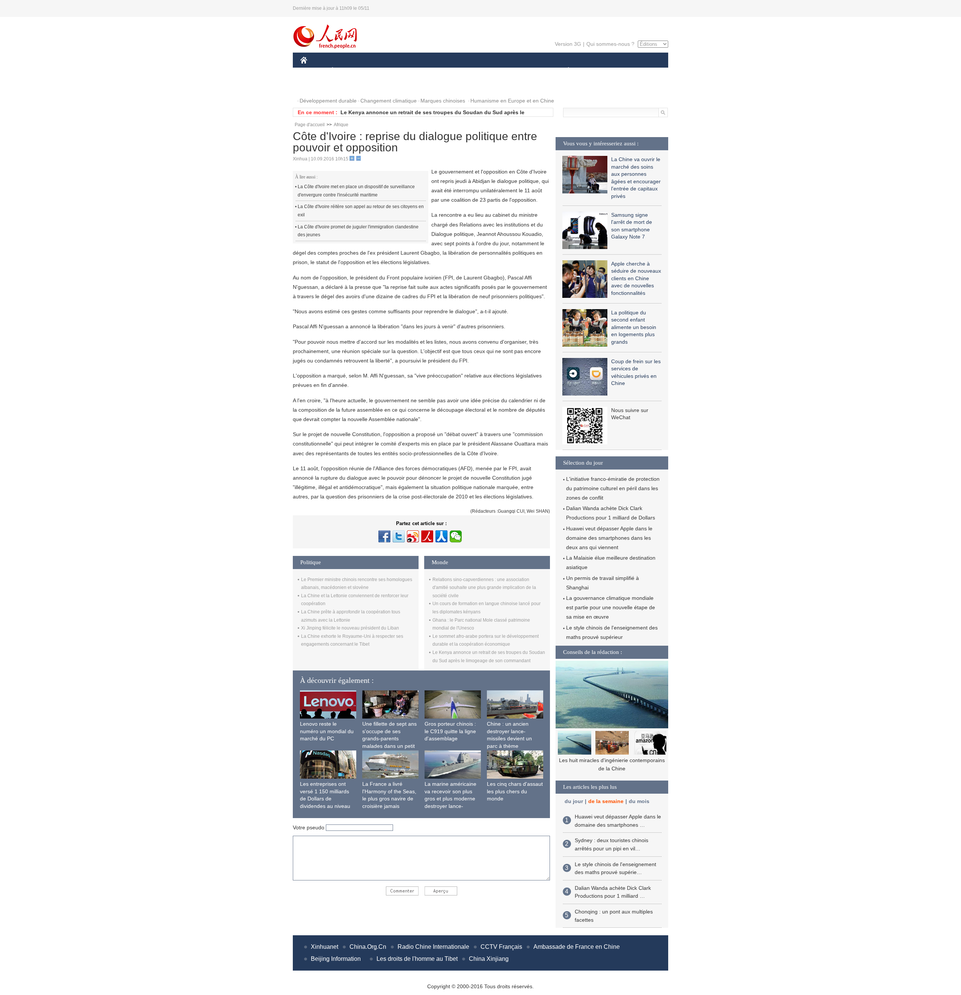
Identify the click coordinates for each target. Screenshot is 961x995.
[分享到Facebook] (384, 536)
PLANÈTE (564, 71)
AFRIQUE (413, 71)
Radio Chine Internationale (433, 947)
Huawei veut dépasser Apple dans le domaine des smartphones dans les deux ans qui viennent (609, 537)
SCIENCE (447, 71)
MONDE (381, 71)
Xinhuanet (324, 947)
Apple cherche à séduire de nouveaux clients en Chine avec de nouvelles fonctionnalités (636, 278)
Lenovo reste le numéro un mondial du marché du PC (327, 731)
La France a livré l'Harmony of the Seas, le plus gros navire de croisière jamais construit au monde (389, 798)
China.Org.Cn (367, 947)
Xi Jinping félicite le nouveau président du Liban (350, 628)
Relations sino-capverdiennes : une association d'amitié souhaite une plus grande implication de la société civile (484, 587)
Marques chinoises (442, 101)
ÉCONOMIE (346, 71)
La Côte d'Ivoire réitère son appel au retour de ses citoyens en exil (361, 210)
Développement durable (328, 101)
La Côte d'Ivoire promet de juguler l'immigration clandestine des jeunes (358, 231)
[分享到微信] (456, 536)
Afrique (341, 124)
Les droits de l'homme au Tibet (417, 959)
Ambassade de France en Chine (576, 947)
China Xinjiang (489, 959)
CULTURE (481, 71)
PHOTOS (316, 86)
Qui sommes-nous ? (610, 44)
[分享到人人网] (441, 536)
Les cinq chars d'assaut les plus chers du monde (515, 791)
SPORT (595, 71)
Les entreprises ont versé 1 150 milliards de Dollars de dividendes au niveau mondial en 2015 (325, 798)
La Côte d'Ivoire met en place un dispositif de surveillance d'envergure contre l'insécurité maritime (356, 191)
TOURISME (627, 71)
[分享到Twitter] (399, 536)
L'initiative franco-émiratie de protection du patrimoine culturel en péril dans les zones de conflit (613, 488)
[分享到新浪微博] (413, 536)
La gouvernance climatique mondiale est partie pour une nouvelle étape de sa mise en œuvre (610, 607)
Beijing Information (336, 959)
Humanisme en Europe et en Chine (512, 101)
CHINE (313, 71)
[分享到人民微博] (427, 536)
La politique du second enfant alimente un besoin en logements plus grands (633, 327)
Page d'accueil (310, 124)
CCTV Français (501, 947)
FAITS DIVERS (523, 71)
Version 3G (568, 44)
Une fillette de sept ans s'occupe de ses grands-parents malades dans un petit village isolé (389, 738)
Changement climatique (388, 101)
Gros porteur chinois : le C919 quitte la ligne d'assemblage (450, 731)
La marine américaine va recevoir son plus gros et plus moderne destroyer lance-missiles (450, 798)
